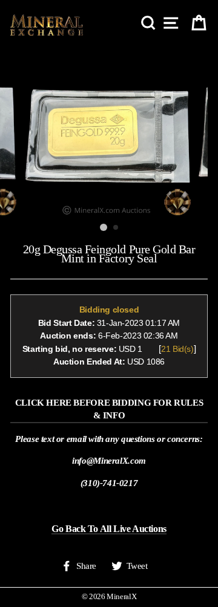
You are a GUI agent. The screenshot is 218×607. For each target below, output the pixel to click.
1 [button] (103, 227)
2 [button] (116, 228)
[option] (109, 132)
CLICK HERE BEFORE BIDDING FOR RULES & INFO (109, 408)
